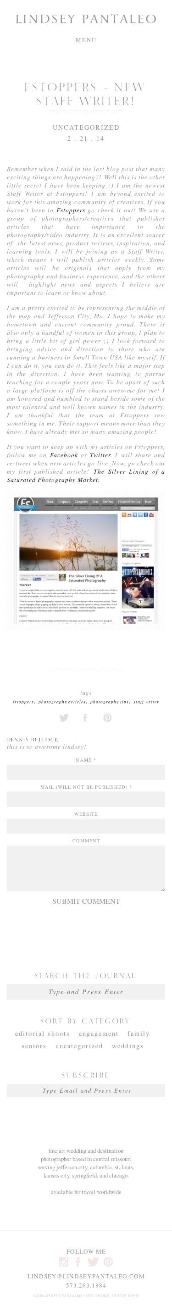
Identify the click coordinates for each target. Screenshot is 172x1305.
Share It (86, 717)
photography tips (109, 702)
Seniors (34, 1045)
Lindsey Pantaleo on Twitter (93, 1262)
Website (86, 814)
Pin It (108, 717)
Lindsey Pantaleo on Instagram (64, 1262)
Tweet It (64, 717)
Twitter (100, 454)
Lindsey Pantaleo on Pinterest (108, 1262)
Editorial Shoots (42, 1033)
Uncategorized (86, 127)
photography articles (62, 702)
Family (139, 1033)
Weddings (128, 1045)
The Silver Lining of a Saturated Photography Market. (86, 475)
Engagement (99, 1033)
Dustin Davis (125, 1296)
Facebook (65, 454)
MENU (86, 40)
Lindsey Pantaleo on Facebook (78, 1262)
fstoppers (23, 702)
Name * (86, 760)
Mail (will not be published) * (86, 787)
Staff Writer (146, 702)
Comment (86, 840)
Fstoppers (71, 209)
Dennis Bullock (33, 738)
